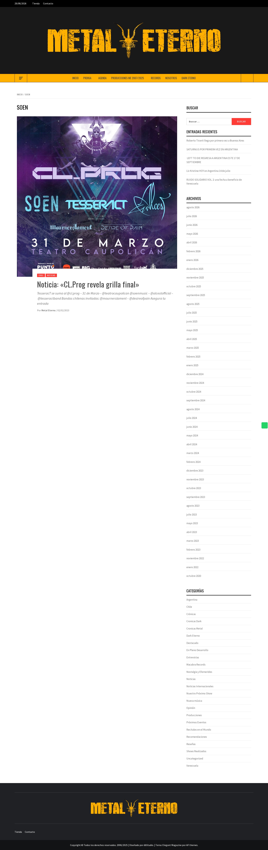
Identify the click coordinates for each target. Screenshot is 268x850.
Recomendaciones (196, 736)
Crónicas (191, 614)
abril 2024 (191, 444)
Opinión (190, 708)
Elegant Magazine (172, 845)
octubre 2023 (193, 488)
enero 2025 (192, 365)
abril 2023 (191, 532)
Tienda (36, 3)
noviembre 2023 (195, 479)
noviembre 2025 (195, 277)
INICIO (75, 78)
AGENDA (102, 78)
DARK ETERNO (189, 78)
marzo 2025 (192, 347)
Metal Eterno (48, 310)
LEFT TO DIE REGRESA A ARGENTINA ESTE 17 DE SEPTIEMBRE (213, 160)
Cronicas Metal (194, 628)
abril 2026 (191, 242)
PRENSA (87, 78)
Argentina (191, 599)
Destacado (192, 643)
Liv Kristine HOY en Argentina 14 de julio (208, 171)
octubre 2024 (193, 391)
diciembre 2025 (194, 269)
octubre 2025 (193, 286)
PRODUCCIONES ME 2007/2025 (127, 78)
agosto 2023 (192, 505)
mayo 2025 (192, 330)
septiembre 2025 (195, 295)
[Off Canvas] (21, 78)
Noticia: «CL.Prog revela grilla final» (88, 284)
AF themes (192, 845)
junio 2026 (191, 225)
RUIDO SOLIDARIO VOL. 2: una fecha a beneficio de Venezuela (214, 181)
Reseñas (191, 744)
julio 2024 (191, 418)
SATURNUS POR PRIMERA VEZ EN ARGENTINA (212, 149)
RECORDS (156, 78)
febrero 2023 (193, 549)
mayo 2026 (192, 233)
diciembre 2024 (194, 374)
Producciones (194, 715)
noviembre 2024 (195, 383)
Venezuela (192, 765)
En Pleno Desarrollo (197, 650)
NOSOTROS (171, 78)
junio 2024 (191, 426)
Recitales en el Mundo (198, 729)
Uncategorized (194, 758)
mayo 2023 (192, 523)
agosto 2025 (192, 304)
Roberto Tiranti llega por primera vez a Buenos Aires (215, 140)
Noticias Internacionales (199, 686)
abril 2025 (191, 339)
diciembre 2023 (194, 470)
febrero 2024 (193, 462)
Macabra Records (195, 664)
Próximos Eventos (196, 722)
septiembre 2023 (195, 497)
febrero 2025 (193, 356)
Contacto (48, 3)
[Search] (247, 78)
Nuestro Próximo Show (199, 693)
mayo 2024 (192, 435)
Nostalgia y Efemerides (199, 672)
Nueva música (194, 700)
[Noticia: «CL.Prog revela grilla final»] (97, 196)
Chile (41, 275)
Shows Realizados (196, 751)
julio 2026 (191, 216)
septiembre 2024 (195, 400)
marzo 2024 (192, 453)
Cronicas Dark (193, 621)
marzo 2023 (192, 540)
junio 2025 (191, 321)
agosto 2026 (192, 207)
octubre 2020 (193, 576)
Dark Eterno (193, 635)
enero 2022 (192, 567)
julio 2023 (191, 514)
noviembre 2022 (195, 558)
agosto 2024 (192, 409)
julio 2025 (191, 312)
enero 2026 (192, 260)
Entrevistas (192, 657)
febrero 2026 (193, 251)
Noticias (51, 275)
